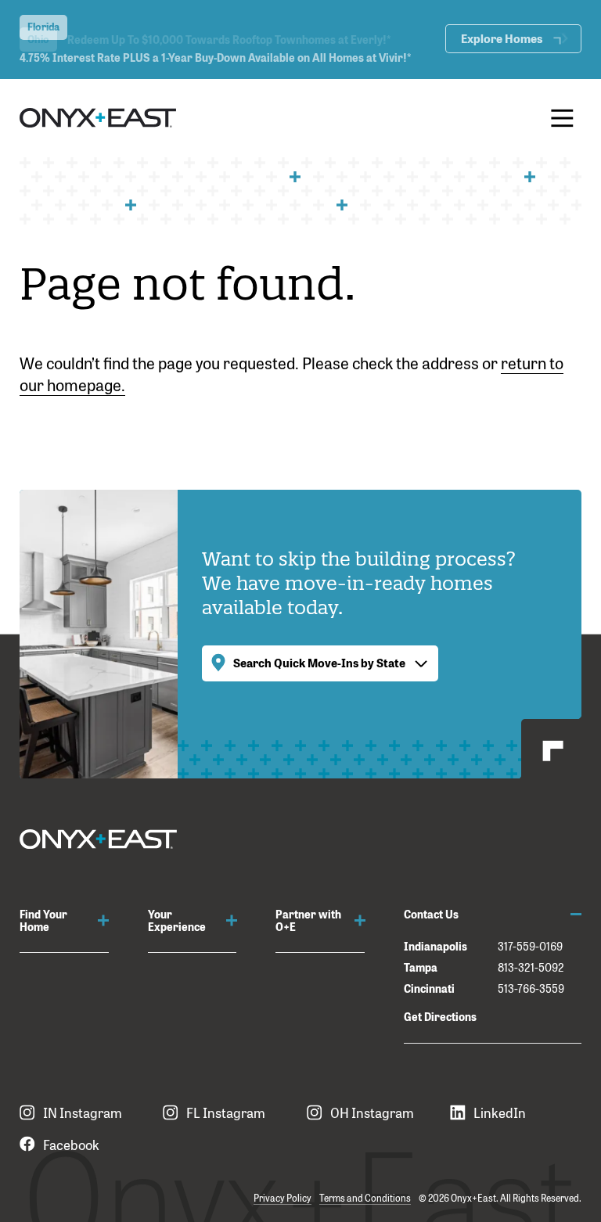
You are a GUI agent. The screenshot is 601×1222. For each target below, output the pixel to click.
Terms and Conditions (365, 1198)
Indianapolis (435, 945)
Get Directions (440, 1016)
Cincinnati (429, 987)
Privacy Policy (282, 1198)
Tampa (420, 966)
